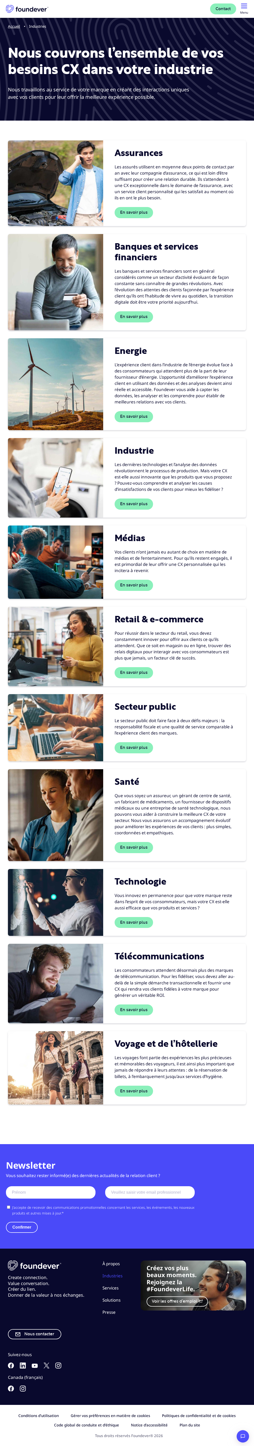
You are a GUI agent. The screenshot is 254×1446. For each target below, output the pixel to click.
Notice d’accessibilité (149, 1424)
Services (110, 1288)
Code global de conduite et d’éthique (86, 1424)
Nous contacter (39, 1334)
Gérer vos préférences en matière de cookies (110, 1415)
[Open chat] (243, 1436)
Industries (112, 1276)
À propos (111, 1263)
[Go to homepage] (27, 9)
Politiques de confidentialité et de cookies (199, 1415)
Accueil (14, 26)
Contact (223, 9)
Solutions (111, 1300)
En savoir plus (134, 212)
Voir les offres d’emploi (175, 1301)
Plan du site (190, 1424)
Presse (109, 1312)
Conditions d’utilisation (38, 1415)
